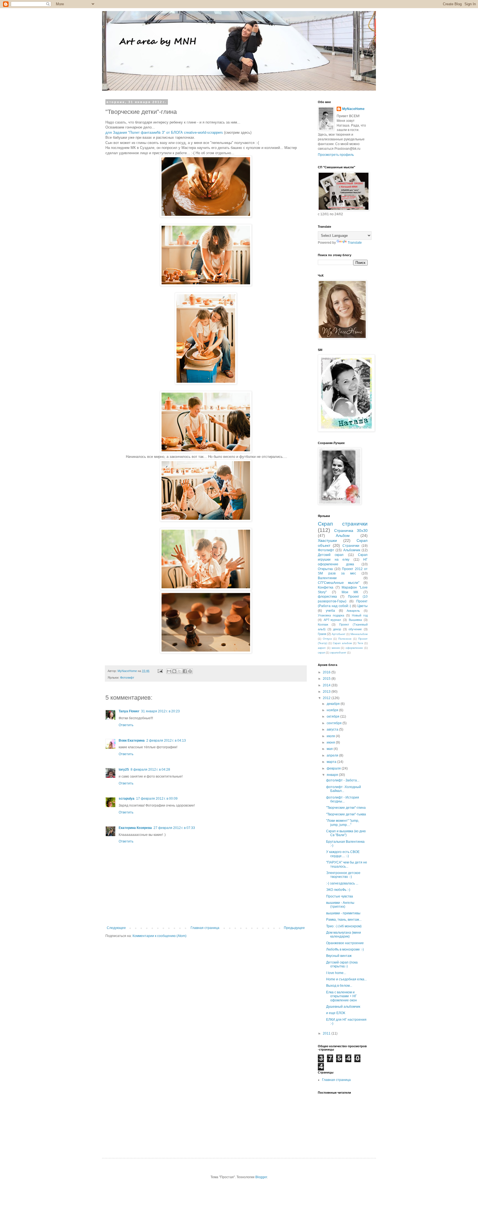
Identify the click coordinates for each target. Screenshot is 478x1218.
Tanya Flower (129, 711)
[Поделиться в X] (179, 671)
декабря (334, 704)
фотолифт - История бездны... (342, 799)
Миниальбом (359, 634)
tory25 (124, 769)
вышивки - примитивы (343, 913)
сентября (334, 723)
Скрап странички (343, 524)
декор (337, 629)
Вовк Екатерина (132, 740)
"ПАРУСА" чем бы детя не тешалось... (346, 864)
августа (333, 729)
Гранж (322, 634)
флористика (327, 597)
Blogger (261, 1177)
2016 (327, 672)
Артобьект (338, 634)
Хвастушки (327, 540)
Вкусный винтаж (339, 956)
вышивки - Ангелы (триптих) (340, 905)
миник (336, 647)
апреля (333, 755)
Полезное (345, 638)
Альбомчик (351, 550)
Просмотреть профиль (336, 155)
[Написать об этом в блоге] (174, 671)
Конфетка (325, 587)
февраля (334, 768)
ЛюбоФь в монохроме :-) (345, 949)
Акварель (353, 610)
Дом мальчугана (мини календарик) (343, 934)
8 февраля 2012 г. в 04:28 (150, 769)
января (333, 775)
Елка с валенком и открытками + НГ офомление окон (341, 996)
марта (332, 762)
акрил (322, 647)
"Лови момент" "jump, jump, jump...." (342, 822)
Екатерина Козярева (135, 828)
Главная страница (205, 928)
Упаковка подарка (331, 615)
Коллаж (323, 624)
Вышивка (355, 619)
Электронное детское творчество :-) (343, 875)
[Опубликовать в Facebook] (185, 671)
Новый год (360, 615)
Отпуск (327, 638)
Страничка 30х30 (351, 530)
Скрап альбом (342, 643)
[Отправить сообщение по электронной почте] (159, 671)
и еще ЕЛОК (335, 1013)
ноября (333, 710)
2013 (327, 692)
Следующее (116, 928)
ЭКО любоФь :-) (338, 890)
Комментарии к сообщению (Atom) (159, 936)
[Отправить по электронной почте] (169, 671)
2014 (327, 685)
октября (333, 716)
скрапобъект (338, 652)
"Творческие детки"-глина (346, 808)
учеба (330, 611)
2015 (327, 679)
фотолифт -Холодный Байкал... (343, 789)
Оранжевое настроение (345, 943)
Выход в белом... (339, 986)
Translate (355, 243)
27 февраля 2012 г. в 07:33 (174, 828)
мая (330, 749)
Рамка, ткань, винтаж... (344, 920)
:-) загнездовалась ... (342, 883)
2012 (327, 698)
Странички (350, 546)
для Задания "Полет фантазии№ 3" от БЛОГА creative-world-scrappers (164, 132)
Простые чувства (339, 896)
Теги (360, 643)
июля (331, 736)
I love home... (336, 973)
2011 (327, 1033)
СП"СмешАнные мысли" (338, 583)
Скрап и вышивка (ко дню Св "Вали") (346, 833)
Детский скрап (331, 555)
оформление (354, 647)
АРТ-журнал (332, 619)
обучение (355, 629)
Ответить (126, 725)
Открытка (325, 569)
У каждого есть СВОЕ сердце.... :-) (343, 854)
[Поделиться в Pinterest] (190, 671)
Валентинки (327, 578)
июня (331, 742)
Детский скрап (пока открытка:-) (342, 964)
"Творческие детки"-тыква (346, 814)
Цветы (362, 606)
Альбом (343, 535)
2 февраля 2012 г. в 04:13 (166, 740)
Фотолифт (127, 677)
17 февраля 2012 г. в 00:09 (157, 798)
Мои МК (350, 592)
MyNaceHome (353, 109)
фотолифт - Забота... (342, 780)
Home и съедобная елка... (346, 979)
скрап (321, 652)
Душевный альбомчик (343, 1007)
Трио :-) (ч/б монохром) (344, 926)
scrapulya (126, 798)
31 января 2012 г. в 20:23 (160, 711)
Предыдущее (294, 928)
